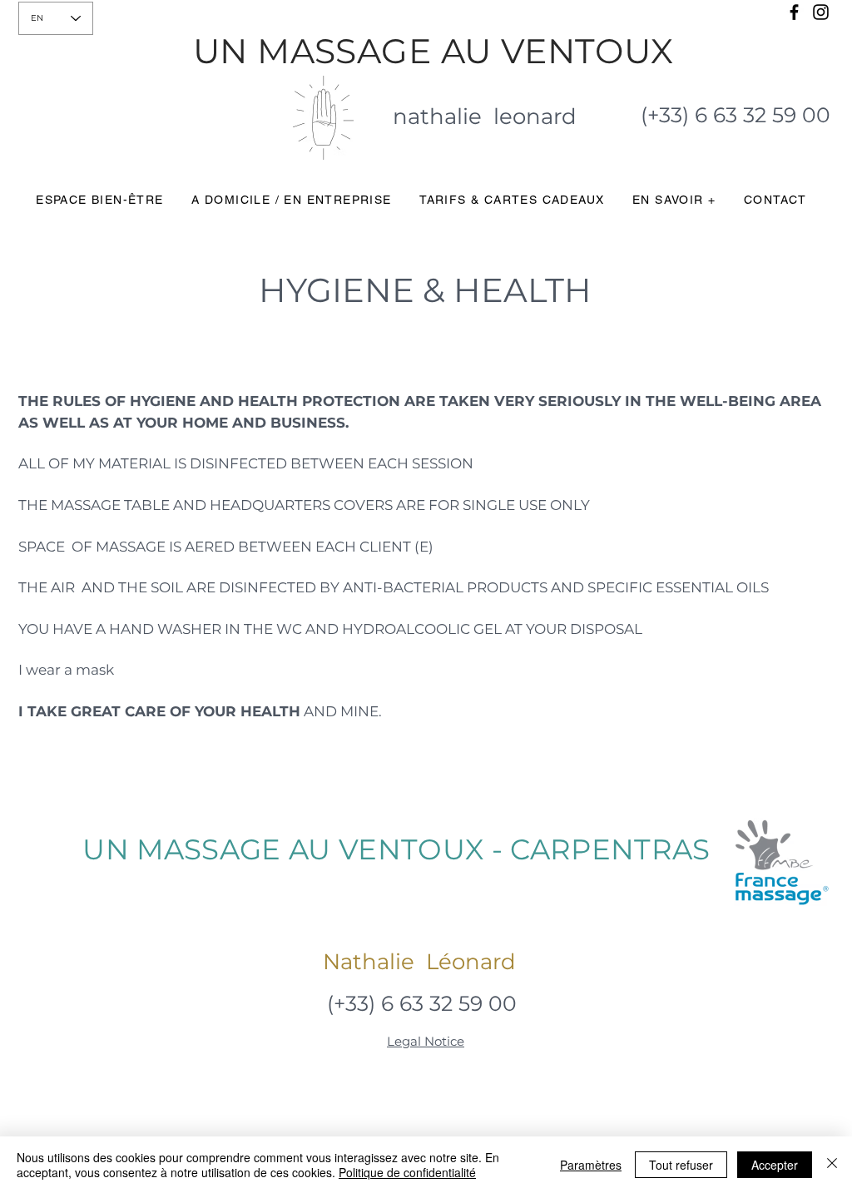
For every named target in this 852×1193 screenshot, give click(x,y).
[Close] (832, 1165)
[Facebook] (794, 12)
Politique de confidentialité (407, 1172)
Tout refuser (681, 1164)
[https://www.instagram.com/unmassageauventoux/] (820, 12)
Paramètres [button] (591, 1164)
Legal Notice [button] (425, 1041)
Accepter (774, 1164)
